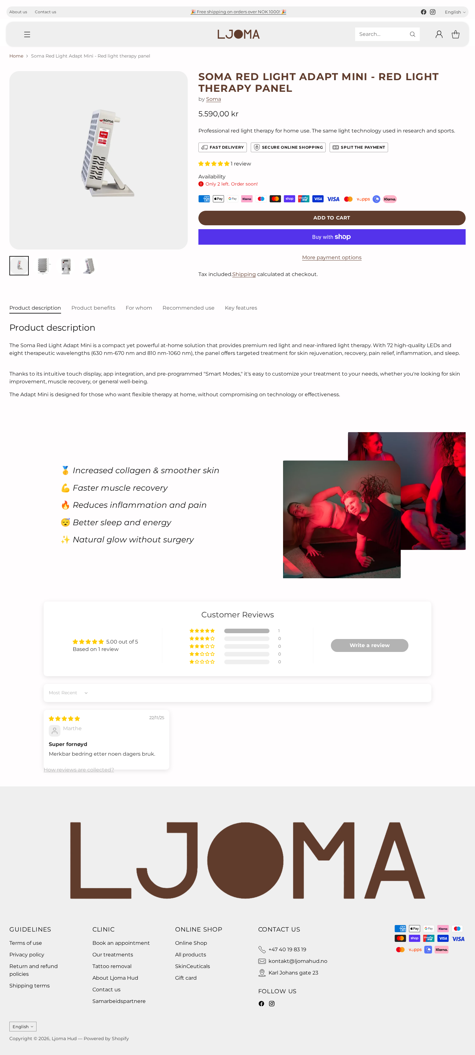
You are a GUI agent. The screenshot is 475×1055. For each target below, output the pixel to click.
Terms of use (25, 943)
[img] (64, 719)
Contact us (106, 989)
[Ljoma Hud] (237, 34)
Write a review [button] (370, 645)
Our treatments (112, 955)
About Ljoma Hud (115, 978)
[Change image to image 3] (65, 265)
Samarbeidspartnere (119, 1001)
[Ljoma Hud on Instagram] (432, 13)
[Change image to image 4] (89, 265)
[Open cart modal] (455, 34)
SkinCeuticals (192, 966)
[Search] (413, 34)
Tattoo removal (112, 966)
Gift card (186, 978)
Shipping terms (29, 986)
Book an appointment (121, 943)
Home (16, 56)
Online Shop (191, 943)
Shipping (244, 274)
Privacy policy (26, 955)
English (453, 12)
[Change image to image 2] (42, 265)
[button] (214, 164)
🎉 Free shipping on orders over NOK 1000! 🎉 (238, 11)
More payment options (332, 257)
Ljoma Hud (64, 1038)
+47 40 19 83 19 (287, 949)
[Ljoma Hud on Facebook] (423, 13)
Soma (213, 99)
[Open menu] (27, 34)
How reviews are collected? (79, 770)
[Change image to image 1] (19, 265)
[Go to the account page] (439, 34)
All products (190, 955)
